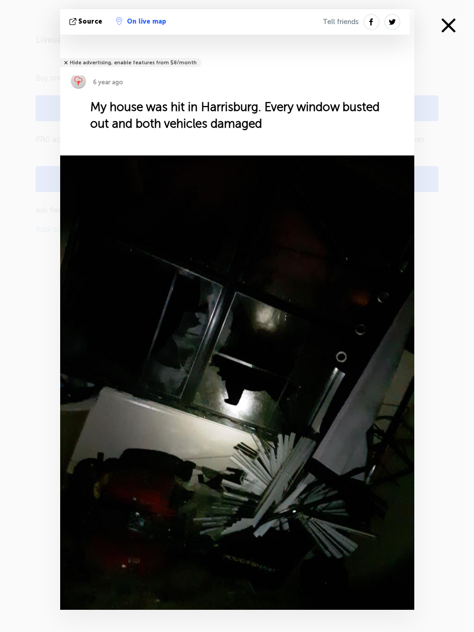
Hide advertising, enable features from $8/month (133, 63)
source (90, 21)
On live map (146, 21)
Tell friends (341, 22)
